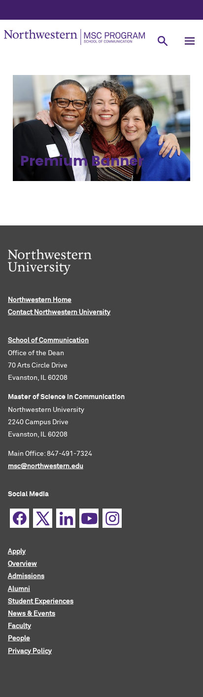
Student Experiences (40, 601)
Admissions (26, 576)
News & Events (31, 613)
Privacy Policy (30, 651)
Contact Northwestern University (59, 312)
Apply (17, 551)
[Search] (162, 40)
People (19, 638)
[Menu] (189, 40)
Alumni (19, 589)
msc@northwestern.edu (45, 466)
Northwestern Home (39, 299)
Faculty (19, 626)
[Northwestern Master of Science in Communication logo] (74, 37)
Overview (22, 563)
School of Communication (48, 340)
